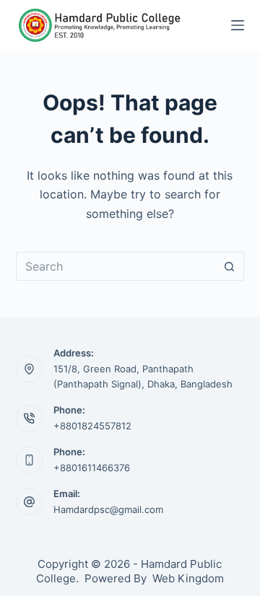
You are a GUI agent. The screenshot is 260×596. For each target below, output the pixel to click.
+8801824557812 (92, 425)
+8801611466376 (91, 467)
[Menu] (237, 25)
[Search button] (229, 266)
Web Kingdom (188, 578)
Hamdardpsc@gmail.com (108, 509)
